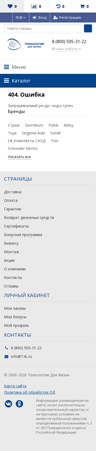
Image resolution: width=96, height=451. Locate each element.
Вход (42, 17)
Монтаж (11, 251)
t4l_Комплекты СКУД (26, 140)
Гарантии (12, 208)
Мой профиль (16, 325)
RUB (19, 17)
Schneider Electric (23, 148)
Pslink (53, 125)
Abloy (68, 125)
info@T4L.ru (21, 356)
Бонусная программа (23, 234)
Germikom (34, 125)
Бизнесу (11, 243)
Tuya (12, 132)
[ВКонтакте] (8, 404)
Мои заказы (15, 308)
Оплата (11, 200)
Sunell (55, 132)
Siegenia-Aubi (33, 132)
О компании (15, 268)
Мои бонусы (15, 316)
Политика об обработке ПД (29, 392)
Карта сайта (15, 385)
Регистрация (70, 17)
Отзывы (11, 286)
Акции (9, 260)
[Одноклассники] (19, 404)
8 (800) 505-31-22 (69, 41)
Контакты (13, 277)
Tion (54, 140)
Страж (14, 125)
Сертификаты (16, 226)
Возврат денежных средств (29, 217)
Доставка (12, 191)
